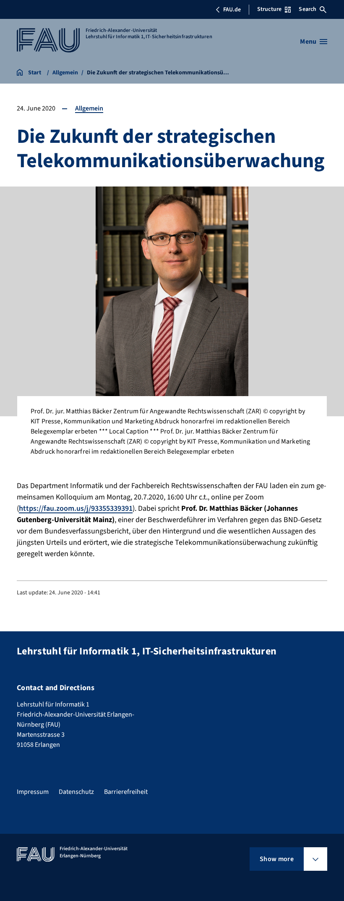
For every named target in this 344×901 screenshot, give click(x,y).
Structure (269, 9)
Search (307, 9)
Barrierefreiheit (126, 791)
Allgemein (89, 108)
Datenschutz (76, 791)
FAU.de (232, 9)
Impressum (33, 791)
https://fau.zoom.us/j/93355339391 (76, 508)
